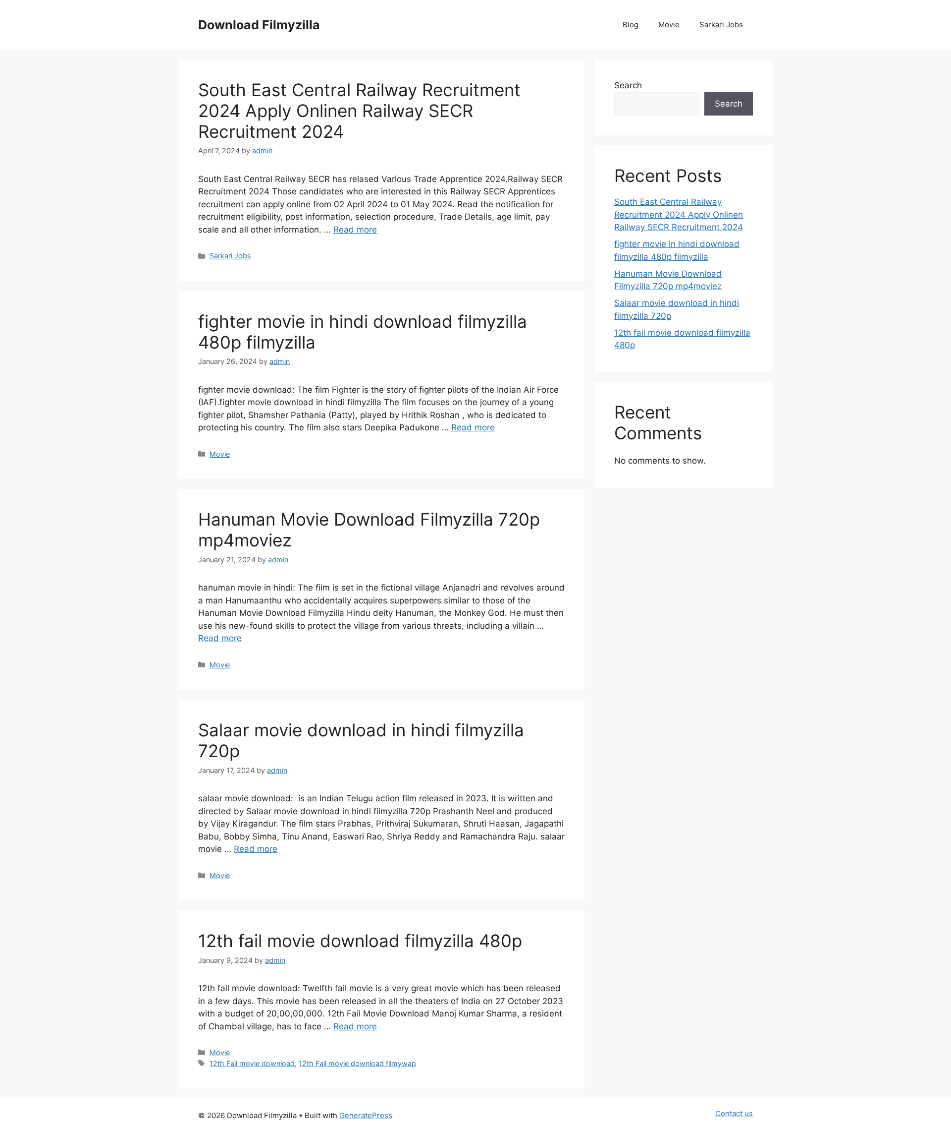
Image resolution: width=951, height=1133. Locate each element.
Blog (630, 24)
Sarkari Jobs (721, 24)
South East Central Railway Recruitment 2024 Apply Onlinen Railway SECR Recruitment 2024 (359, 110)
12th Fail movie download (252, 1063)
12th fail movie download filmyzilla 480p (360, 940)
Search (628, 85)
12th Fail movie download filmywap (357, 1063)
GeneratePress (365, 1115)
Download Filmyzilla (259, 24)
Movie (669, 24)
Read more (355, 230)
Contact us (734, 1113)
